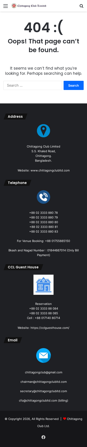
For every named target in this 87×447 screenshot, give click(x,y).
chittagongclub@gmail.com (43, 372)
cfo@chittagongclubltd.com (38, 400)
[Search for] (81, 7)
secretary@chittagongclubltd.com (43, 391)
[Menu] (5, 7)
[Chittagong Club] (29, 5)
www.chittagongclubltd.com (50, 170)
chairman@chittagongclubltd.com (44, 381)
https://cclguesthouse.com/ (50, 327)
